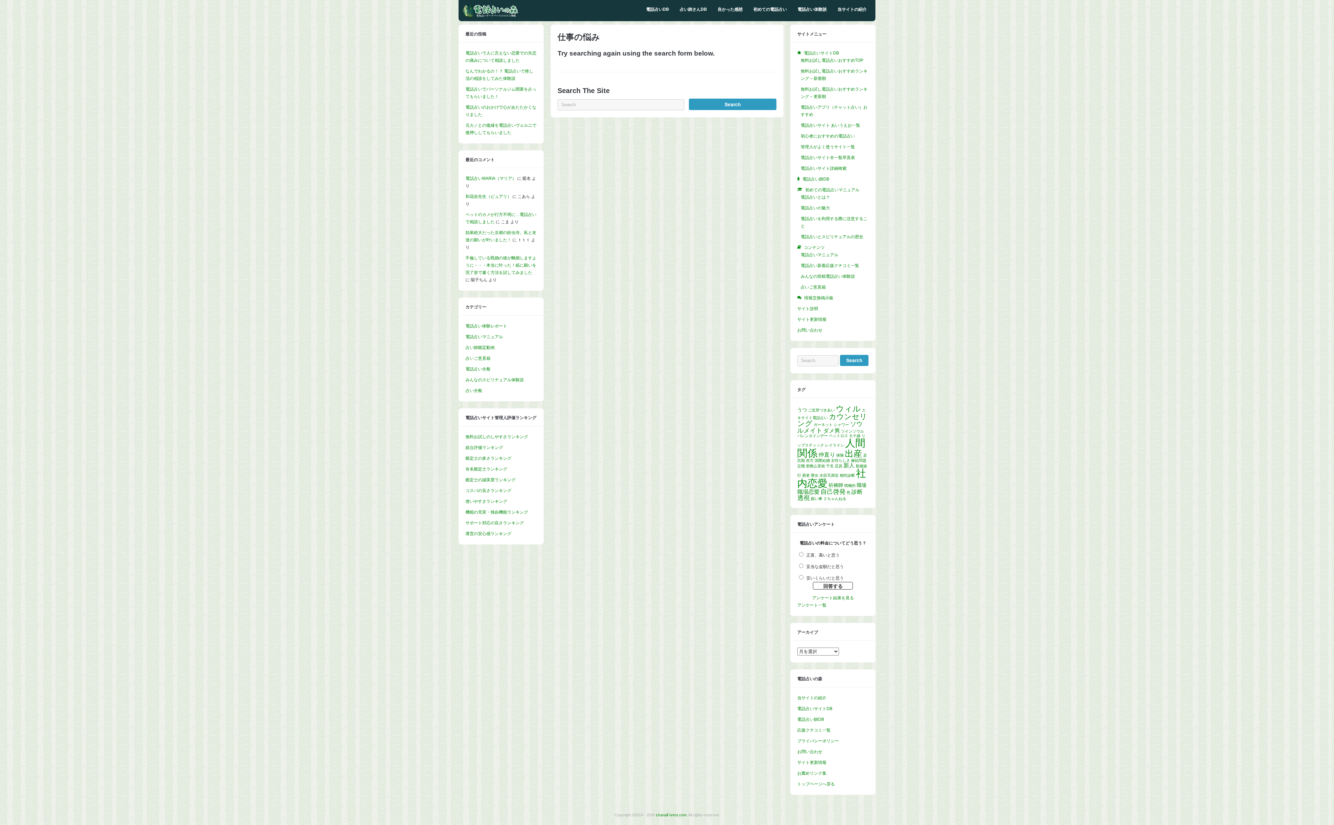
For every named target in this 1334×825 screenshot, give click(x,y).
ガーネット (823, 425)
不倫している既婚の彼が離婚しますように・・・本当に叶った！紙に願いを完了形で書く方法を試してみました (501, 265)
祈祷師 (836, 485)
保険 (840, 455)
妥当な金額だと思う (825, 566)
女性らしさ (840, 460)
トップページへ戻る (816, 784)
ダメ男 (831, 430)
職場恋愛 (808, 492)
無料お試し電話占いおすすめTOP (832, 60)
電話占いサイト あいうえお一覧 (830, 125)
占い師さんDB (693, 9)
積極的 (850, 485)
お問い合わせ (809, 330)
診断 (857, 492)
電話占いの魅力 (815, 208)
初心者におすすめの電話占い (828, 136)
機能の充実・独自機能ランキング (497, 512)
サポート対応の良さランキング (495, 522)
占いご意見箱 (478, 358)
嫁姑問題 (858, 460)
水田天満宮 (829, 475)
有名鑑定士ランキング (486, 469)
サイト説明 (807, 308)
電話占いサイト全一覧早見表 (828, 157)
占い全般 (474, 390)
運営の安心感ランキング (488, 533)
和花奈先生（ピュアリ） (488, 196)
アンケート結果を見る (833, 597)
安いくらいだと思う (825, 578)
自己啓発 (833, 491)
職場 (861, 485)
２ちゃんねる (834, 499)
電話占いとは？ (815, 197)
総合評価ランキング (484, 447)
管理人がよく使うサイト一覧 (828, 146)
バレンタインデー (812, 436)
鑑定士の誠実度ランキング (491, 479)
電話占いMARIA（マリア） (491, 178)
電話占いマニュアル (484, 336)
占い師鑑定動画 (480, 347)
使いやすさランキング (486, 501)
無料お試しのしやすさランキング (497, 436)
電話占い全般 (478, 369)
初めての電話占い (770, 9)
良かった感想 (730, 9)
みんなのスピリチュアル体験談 (495, 379)
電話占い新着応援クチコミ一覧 (830, 265)
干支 (830, 466)
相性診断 (847, 475)
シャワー (841, 425)
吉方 (810, 460)
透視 (803, 497)
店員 (838, 466)
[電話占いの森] (490, 15)
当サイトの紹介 (852, 9)
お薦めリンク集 (811, 773)
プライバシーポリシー (818, 741)
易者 (806, 475)
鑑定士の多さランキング (488, 458)
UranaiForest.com (671, 815)
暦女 (814, 475)
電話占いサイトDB (814, 708)
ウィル (848, 409)
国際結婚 (822, 460)
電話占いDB (657, 9)
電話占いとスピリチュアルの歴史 (832, 236)
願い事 (816, 499)
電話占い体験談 (812, 9)
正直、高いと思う (823, 555)
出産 (853, 453)
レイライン (834, 445)
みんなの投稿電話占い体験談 (828, 276)
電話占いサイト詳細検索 (824, 168)
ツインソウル (852, 431)
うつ (802, 409)
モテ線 (854, 436)
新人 (849, 465)
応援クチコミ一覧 (814, 730)
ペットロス (838, 436)
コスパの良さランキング (488, 490)
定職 (801, 466)
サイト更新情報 (811, 319)
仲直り (826, 454)
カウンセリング (832, 420)
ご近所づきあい (821, 410)
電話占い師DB (810, 719)
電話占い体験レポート (486, 326)
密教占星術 (815, 466)
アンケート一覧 (811, 605)
